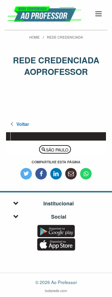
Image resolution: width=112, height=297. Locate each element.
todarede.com (56, 290)
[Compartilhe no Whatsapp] (86, 173)
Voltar (22, 124)
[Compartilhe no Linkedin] (56, 173)
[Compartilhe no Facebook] (41, 173)
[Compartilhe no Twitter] (26, 173)
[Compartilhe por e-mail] (71, 173)
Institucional (58, 203)
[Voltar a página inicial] (45, 13)
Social (58, 216)
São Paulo (57, 150)
